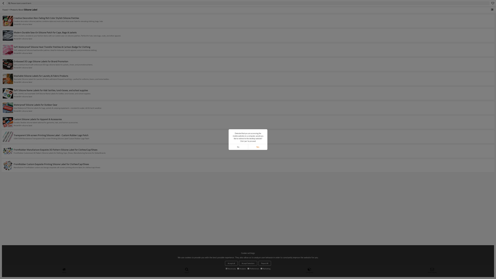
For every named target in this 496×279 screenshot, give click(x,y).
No (238, 147)
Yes (257, 147)
